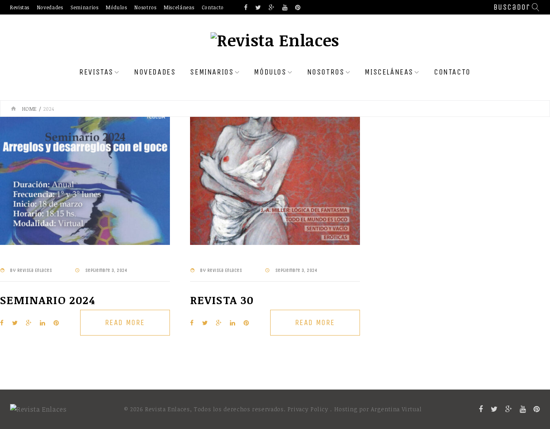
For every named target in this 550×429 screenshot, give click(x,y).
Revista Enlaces (34, 270)
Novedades (50, 7)
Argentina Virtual (396, 409)
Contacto (213, 7)
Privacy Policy (308, 409)
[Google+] (272, 7)
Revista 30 (222, 299)
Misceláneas (179, 7)
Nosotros (145, 7)
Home (29, 109)
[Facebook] (246, 7)
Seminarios (84, 7)
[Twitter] (258, 7)
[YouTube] (285, 7)
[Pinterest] (298, 7)
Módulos (116, 7)
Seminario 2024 (47, 299)
